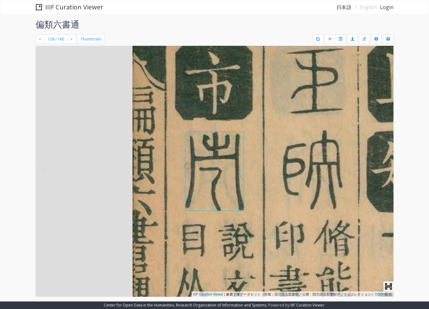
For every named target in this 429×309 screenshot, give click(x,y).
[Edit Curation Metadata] (318, 39)
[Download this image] (352, 39)
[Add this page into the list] (330, 39)
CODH (380, 293)
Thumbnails (91, 39)
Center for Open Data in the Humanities (139, 305)
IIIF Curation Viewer (74, 7)
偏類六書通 (57, 24)
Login (387, 7)
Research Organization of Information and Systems (221, 305)
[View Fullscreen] (43, 72)
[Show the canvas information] (364, 39)
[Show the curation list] (340, 39)
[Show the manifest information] (376, 39)
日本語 (343, 7)
